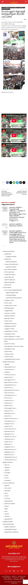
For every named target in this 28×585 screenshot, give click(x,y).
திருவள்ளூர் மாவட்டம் (10, 367)
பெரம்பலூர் (4, 7)
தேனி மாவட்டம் (8, 444)
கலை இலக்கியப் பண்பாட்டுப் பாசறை (14, 346)
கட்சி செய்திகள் (7, 287)
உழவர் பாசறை (8, 351)
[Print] (20, 182)
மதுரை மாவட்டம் (9, 442)
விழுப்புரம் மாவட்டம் (10, 393)
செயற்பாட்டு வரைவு (8, 579)
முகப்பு (2, 5)
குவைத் (7, 506)
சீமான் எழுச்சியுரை (9, 272)
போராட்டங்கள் (8, 303)
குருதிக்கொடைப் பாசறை (11, 331)
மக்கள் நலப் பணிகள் (10, 313)
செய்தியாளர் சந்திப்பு (10, 274)
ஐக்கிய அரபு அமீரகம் (10, 503)
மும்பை (6, 475)
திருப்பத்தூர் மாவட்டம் (10, 380)
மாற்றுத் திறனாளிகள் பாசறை (12, 359)
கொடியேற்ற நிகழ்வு (11, 295)
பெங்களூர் (7, 472)
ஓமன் (6, 511)
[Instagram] (10, 571)
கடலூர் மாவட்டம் (9, 426)
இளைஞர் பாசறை (9, 318)
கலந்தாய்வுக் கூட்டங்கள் (11, 305)
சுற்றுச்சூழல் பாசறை (10, 334)
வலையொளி (15, 577)
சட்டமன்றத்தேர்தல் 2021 (20, 7)
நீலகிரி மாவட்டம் (9, 405)
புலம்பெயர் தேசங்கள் (8, 483)
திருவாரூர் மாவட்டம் (10, 431)
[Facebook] (7, 182)
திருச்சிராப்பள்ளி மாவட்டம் (11, 418)
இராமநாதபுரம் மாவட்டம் (10, 449)
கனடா (6, 493)
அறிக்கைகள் (8, 254)
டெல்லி (6, 478)
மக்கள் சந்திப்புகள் (9, 277)
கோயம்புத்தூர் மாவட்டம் (10, 408)
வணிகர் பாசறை (9, 356)
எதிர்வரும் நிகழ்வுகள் (11, 262)
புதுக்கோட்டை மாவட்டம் (10, 436)
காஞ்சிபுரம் (7, 372)
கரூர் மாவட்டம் (8, 416)
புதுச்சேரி (7, 364)
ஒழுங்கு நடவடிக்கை (11, 267)
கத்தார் (6, 509)
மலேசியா (7, 516)
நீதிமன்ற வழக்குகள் (10, 282)
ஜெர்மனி (7, 485)
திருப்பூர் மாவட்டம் (9, 411)
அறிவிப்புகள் (8, 259)
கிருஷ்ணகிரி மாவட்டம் (10, 385)
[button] (26, 2)
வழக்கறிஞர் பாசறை (10, 349)
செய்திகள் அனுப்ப (7, 577)
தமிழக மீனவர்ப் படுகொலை (12, 532)
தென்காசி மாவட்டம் (9, 454)
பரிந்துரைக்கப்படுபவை (8, 204)
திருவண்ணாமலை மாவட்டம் (12, 390)
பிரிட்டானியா (8, 488)
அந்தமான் (7, 467)
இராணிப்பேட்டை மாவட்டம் (11, 382)
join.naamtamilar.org (14, 561)
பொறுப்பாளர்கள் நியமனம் (11, 264)
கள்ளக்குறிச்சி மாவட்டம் (11, 395)
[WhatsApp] (14, 182)
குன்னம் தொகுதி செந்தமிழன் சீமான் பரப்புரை (21, 193)
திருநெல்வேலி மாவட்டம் (11, 457)
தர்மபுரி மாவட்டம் (9, 387)
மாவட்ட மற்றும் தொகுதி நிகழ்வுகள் (13, 290)
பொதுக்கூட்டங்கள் (9, 300)
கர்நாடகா (7, 465)
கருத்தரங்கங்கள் (9, 311)
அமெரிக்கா (7, 491)
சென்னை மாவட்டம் (10, 369)
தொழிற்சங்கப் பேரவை (10, 323)
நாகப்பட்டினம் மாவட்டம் (10, 429)
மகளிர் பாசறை (8, 321)
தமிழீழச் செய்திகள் (8, 521)
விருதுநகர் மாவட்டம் (10, 447)
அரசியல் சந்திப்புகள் (10, 280)
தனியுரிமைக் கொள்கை (19, 579)
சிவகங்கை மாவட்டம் (10, 439)
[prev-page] (2, 246)
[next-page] (5, 246)
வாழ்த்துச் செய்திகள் (11, 256)
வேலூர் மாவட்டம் (9, 377)
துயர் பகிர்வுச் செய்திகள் (11, 269)
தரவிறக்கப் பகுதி (21, 576)
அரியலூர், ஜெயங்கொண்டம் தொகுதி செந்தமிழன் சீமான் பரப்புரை (7, 194)
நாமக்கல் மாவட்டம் (9, 400)
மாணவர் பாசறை (9, 354)
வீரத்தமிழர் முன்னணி (10, 326)
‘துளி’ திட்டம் (14, 576)
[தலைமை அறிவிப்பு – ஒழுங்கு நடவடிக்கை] (5, 225)
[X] (10, 182)
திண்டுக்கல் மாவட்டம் (10, 413)
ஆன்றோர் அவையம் (10, 316)
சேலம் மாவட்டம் (9, 398)
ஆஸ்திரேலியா (8, 519)
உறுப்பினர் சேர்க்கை (6, 576)
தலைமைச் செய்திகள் (11, 7)
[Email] (23, 182)
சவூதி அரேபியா (9, 501)
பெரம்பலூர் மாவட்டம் (10, 5)
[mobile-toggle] (2, 2)
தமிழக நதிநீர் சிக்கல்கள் (11, 529)
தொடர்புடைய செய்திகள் (8, 202)
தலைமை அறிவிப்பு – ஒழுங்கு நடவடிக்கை (16, 225)
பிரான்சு (7, 496)
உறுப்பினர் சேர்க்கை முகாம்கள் (14, 298)
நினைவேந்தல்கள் (9, 308)
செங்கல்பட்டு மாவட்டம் (10, 375)
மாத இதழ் (22, 577)
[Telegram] (17, 182)
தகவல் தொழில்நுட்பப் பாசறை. (12, 336)
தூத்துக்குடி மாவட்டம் (10, 452)
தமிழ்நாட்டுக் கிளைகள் (9, 362)
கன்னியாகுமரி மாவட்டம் (11, 460)
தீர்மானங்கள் (8, 285)
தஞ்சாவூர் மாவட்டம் (9, 434)
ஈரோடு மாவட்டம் (9, 403)
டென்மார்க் (7, 498)
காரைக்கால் (8, 480)
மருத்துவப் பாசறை (9, 329)
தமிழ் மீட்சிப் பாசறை (10, 344)
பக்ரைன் (7, 514)
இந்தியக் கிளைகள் (8, 462)
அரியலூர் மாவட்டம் (9, 424)
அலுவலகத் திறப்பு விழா (12, 292)
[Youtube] (21, 571)
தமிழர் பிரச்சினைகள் (8, 524)
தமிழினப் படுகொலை (10, 527)
